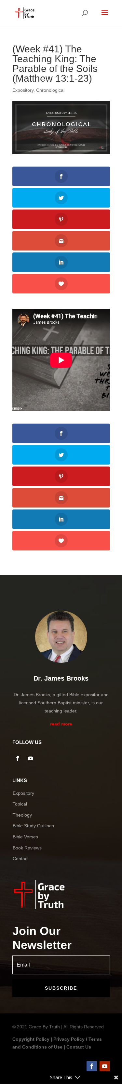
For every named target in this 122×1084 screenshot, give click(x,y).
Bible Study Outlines (33, 825)
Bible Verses (25, 836)
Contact (21, 858)
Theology (22, 815)
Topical (20, 803)
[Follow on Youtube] (30, 758)
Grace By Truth (44, 1026)
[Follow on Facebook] (17, 758)
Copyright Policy (30, 1039)
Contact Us (78, 1047)
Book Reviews (27, 847)
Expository (23, 90)
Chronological (50, 90)
